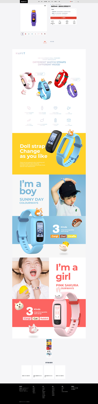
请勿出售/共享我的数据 (65, 391)
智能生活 (34, 391)
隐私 (62, 389)
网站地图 (53, 395)
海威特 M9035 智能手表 (26, 375)
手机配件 (34, 390)
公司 (52, 1)
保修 (62, 390)
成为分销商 (45, 1)
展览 (59, 1)
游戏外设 (34, 389)
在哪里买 (43, 397)
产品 (41, 1)
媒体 (42, 390)
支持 (49, 1)
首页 (39, 1)
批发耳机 (43, 396)
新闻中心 (56, 1)
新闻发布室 (43, 391)
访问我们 (43, 389)
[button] (72, 1)
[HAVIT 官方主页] (24, 1)
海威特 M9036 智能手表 (60, 375)
